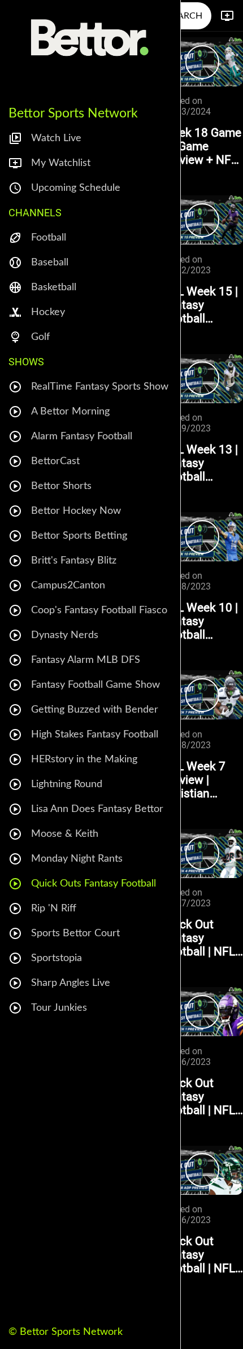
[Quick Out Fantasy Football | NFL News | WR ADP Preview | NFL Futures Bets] (202, 1170)
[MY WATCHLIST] (227, 15)
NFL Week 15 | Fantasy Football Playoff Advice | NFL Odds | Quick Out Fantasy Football (202, 305)
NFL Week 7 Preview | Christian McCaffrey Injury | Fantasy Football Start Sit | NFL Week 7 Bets (202, 779)
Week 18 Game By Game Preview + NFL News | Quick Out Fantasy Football (201, 146)
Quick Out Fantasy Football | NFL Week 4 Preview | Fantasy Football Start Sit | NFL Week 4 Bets (200, 938)
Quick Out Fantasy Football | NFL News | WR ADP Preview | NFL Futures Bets (198, 1254)
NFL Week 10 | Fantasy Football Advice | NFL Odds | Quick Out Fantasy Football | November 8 (200, 621)
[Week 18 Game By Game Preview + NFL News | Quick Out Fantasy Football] (202, 61)
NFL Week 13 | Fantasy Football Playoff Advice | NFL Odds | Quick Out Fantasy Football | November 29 (202, 463)
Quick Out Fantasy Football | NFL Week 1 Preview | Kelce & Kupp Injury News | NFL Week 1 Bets (201, 1096)
